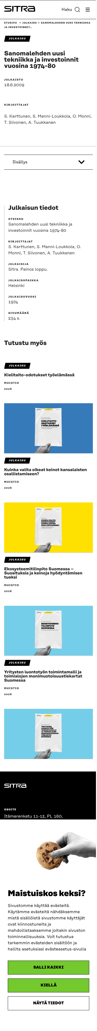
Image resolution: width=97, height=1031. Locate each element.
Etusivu (10, 23)
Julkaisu (29, 23)
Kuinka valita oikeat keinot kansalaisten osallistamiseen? (45, 472)
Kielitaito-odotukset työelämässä (39, 375)
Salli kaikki (48, 967)
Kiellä (49, 985)
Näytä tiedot (48, 1003)
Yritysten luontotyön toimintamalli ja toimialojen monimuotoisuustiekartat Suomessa (43, 676)
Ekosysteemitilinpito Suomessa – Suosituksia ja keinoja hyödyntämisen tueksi (43, 573)
